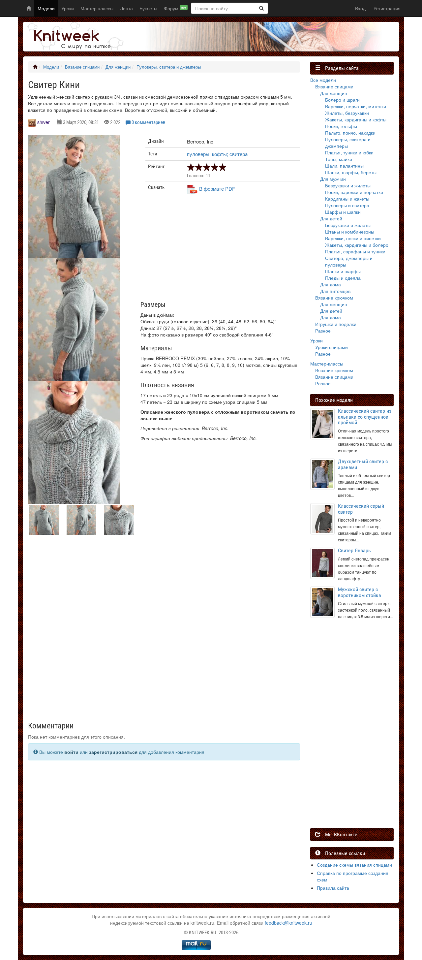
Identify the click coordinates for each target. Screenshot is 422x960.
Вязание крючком (334, 297)
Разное (323, 330)
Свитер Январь (354, 550)
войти (71, 752)
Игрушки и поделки (335, 324)
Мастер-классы (96, 8)
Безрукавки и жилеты (348, 185)
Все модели (323, 80)
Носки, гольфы (341, 126)
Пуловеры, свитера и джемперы (168, 67)
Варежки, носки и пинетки (353, 238)
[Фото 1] (74, 319)
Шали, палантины (344, 165)
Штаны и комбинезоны (349, 231)
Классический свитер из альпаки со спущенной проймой (364, 417)
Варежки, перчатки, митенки (355, 106)
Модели (46, 8)
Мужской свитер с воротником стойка (359, 592)
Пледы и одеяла (343, 277)
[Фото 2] (74, 442)
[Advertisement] (222, 250)
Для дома (330, 284)
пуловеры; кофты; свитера (217, 153)
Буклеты (148, 8)
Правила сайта (333, 887)
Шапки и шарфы (343, 271)
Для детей (331, 218)
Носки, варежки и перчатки (354, 192)
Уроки (67, 8)
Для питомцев (335, 291)
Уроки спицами (331, 347)
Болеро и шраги (342, 99)
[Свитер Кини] (74, 196)
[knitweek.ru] (74, 36)
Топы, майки (338, 159)
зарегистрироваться (113, 752)
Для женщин (118, 67)
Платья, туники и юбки (349, 152)
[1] (261, 8)
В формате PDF (217, 188)
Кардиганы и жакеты (347, 198)
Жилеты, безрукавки (347, 113)
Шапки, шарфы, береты (351, 172)
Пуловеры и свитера (347, 205)
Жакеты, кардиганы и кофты (355, 119)
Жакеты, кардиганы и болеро (356, 244)
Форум (175, 8)
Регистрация (387, 8)
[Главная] (35, 67)
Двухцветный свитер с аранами (363, 464)
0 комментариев (149, 122)
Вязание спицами (82, 67)
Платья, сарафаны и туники (355, 251)
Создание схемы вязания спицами (354, 864)
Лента (126, 8)
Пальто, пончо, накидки (350, 132)
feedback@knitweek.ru (288, 922)
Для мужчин (333, 179)
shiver (43, 122)
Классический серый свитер (361, 509)
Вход (360, 8)
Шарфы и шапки (343, 211)
